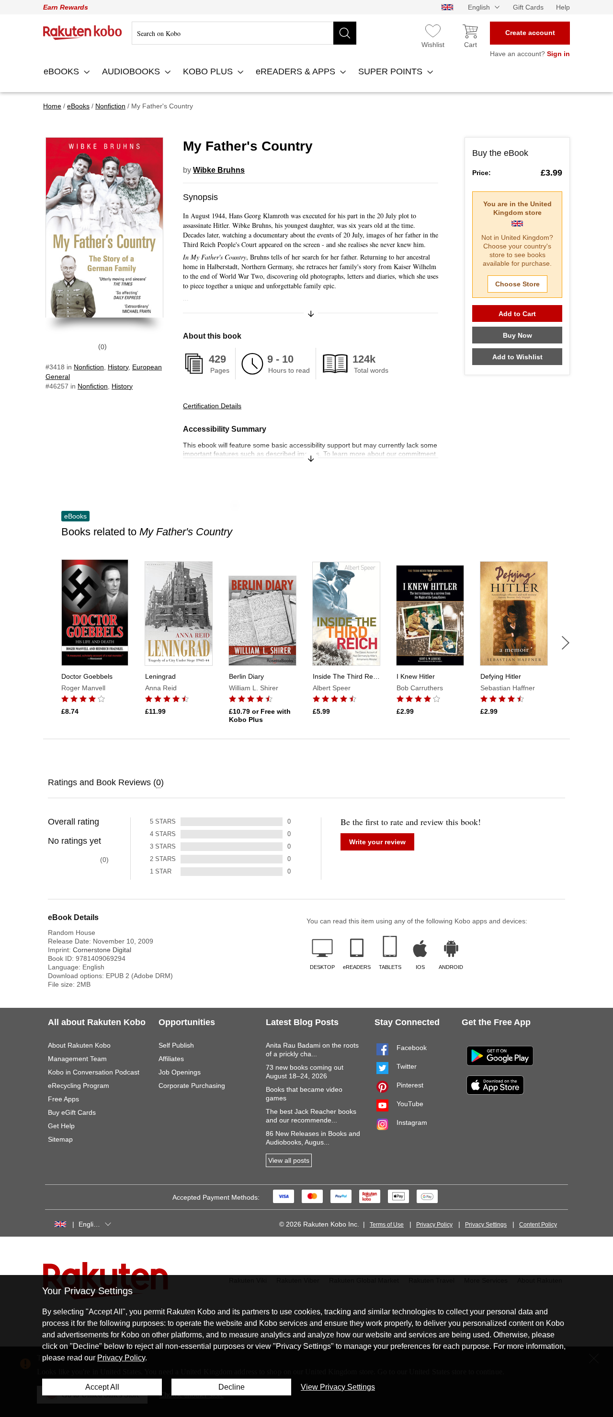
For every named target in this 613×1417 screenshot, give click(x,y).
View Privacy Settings (338, 1387)
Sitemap (60, 1139)
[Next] (565, 643)
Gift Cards (528, 7)
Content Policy (538, 1224)
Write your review (377, 842)
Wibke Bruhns (219, 170)
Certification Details (212, 406)
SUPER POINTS (391, 71)
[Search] (344, 33)
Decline (231, 1387)
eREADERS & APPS (297, 71)
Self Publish (176, 1045)
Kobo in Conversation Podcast (93, 1072)
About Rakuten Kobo (79, 1045)
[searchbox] (244, 33)
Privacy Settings (486, 1224)
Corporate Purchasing (192, 1085)
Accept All (102, 1387)
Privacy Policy (434, 1224)
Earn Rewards (65, 7)
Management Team (77, 1059)
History (118, 367)
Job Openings (180, 1072)
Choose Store (517, 284)
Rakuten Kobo (82, 33)
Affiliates (171, 1059)
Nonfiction (89, 367)
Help (563, 7)
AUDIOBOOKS (132, 71)
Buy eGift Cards (72, 1112)
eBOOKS (62, 71)
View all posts (288, 1160)
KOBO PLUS (209, 71)
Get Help (61, 1126)
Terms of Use (387, 1224)
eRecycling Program (78, 1085)
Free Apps (63, 1099)
